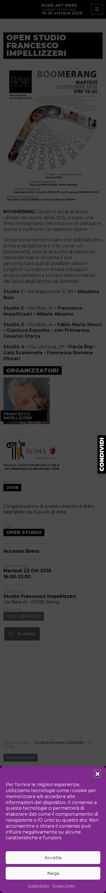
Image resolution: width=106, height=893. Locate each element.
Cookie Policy (38, 885)
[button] (97, 773)
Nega (53, 873)
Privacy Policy (63, 885)
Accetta (53, 857)
